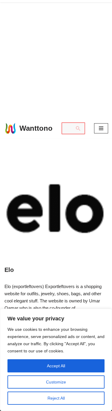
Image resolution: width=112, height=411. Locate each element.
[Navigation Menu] (101, 128)
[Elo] (56, 208)
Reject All (56, 398)
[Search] (78, 128)
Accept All (56, 365)
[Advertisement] (56, 59)
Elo (9, 270)
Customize (56, 382)
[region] (56, 360)
